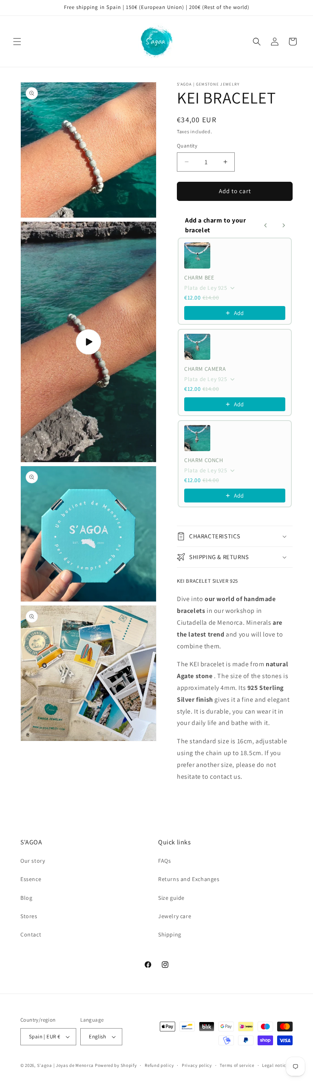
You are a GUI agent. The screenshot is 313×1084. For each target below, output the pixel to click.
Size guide (171, 897)
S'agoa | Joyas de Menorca (65, 1065)
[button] (17, 42)
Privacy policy (197, 1065)
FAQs (164, 860)
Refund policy (159, 1065)
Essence (30, 879)
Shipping (169, 934)
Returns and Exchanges (189, 879)
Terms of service (237, 1065)
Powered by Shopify (116, 1065)
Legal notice (275, 1065)
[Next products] (284, 225)
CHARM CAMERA (205, 368)
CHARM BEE (199, 277)
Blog (26, 897)
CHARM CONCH (203, 460)
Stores (28, 916)
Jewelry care (174, 916)
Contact (30, 934)
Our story (32, 860)
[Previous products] (266, 225)
